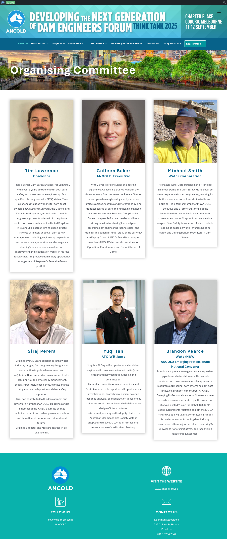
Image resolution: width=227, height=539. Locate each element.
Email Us (166, 529)
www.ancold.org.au (166, 488)
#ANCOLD (60, 524)
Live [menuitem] (12, 2)
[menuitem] (3, 2)
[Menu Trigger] (219, 11)
